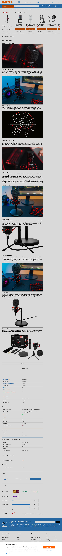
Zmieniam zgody (49, 550)
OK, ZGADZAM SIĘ (49, 547)
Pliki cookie (8, 553)
